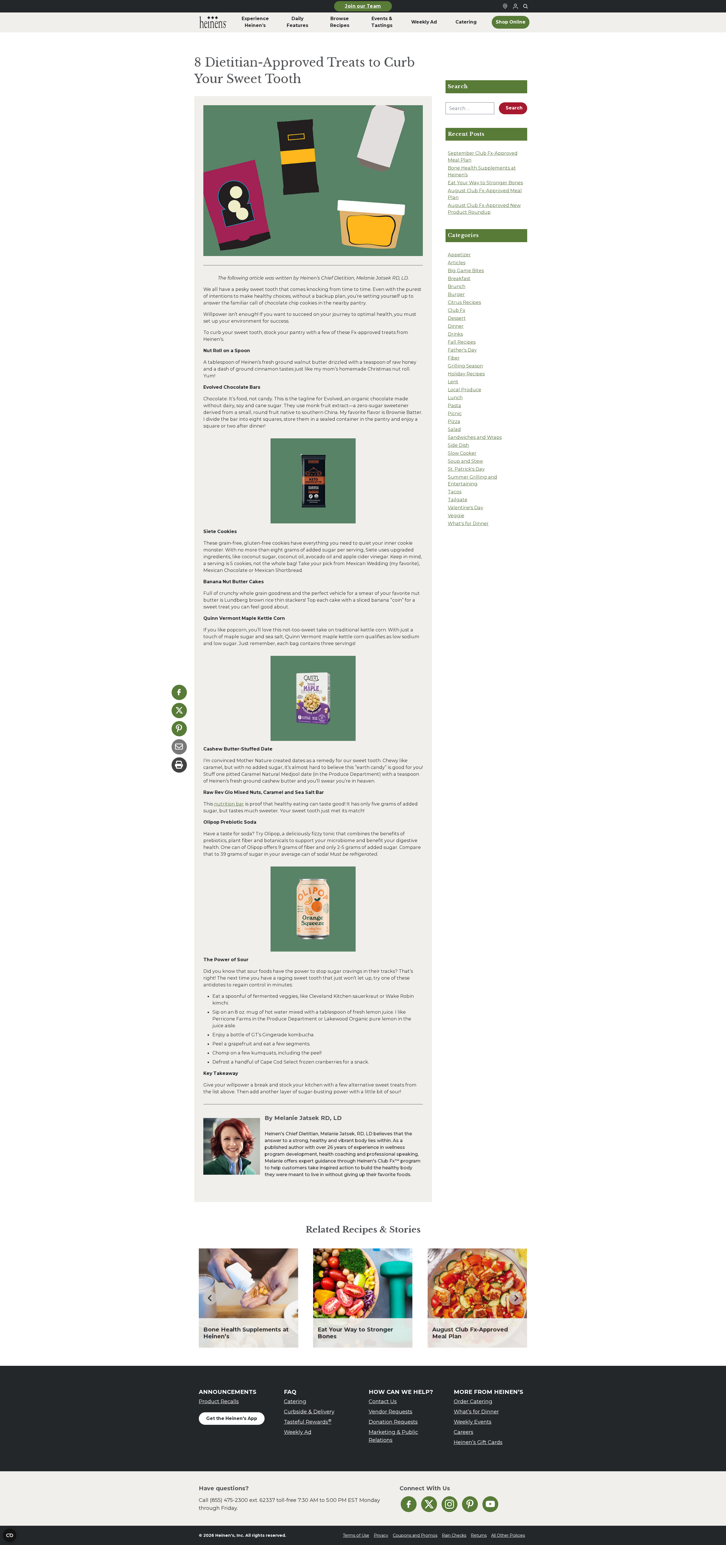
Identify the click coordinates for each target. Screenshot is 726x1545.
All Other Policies (508, 1535)
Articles (456, 262)
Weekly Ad (297, 1432)
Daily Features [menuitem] (297, 22)
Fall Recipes (462, 342)
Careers (463, 1432)
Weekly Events (472, 1422)
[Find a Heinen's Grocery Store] (505, 6)
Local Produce (464, 389)
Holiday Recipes (466, 374)
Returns (479, 1535)
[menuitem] (213, 22)
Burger (456, 294)
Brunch (456, 286)
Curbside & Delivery (309, 1411)
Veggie (456, 515)
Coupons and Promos (415, 1535)
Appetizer (459, 254)
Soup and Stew (465, 461)
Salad (454, 429)
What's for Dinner (468, 523)
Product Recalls (219, 1401)
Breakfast (459, 278)
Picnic (455, 413)
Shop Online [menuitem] (510, 22)
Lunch (455, 397)
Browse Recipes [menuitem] (339, 22)
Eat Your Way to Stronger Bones (485, 182)
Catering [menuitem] (466, 22)
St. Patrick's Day (466, 469)
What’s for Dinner (476, 1411)
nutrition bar (229, 804)
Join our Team (363, 6)
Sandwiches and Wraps (475, 437)
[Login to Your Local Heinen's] (515, 6)
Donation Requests (393, 1422)
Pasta (454, 405)
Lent (453, 381)
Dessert (457, 318)
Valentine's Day (465, 507)
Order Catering (473, 1401)
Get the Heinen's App (231, 1418)
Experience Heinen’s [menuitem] (255, 22)
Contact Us (383, 1401)
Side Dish (458, 445)
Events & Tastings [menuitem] (381, 22)
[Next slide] (516, 1298)
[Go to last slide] (210, 1298)
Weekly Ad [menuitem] (424, 22)
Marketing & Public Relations (393, 1436)
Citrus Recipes (464, 302)
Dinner (456, 326)
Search (514, 108)
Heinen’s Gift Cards (478, 1442)
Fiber (454, 358)
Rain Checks (454, 1535)
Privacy (381, 1535)
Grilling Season (465, 366)
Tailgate (457, 499)
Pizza (454, 421)
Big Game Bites (466, 270)
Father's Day (462, 350)
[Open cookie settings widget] (9, 1535)
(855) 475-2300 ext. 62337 (242, 1500)
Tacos (454, 491)
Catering (295, 1401)
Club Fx (456, 310)
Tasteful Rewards (308, 1421)
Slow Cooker (462, 453)
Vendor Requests (390, 1411)
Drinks (455, 334)
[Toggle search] (525, 6)
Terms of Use (356, 1535)
